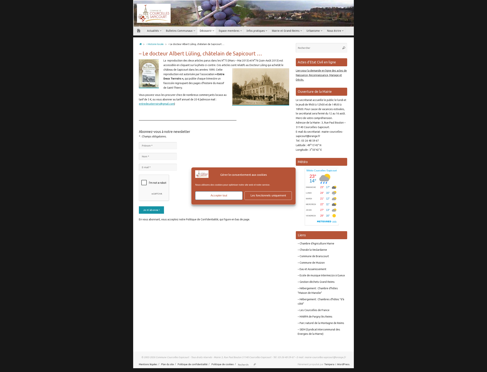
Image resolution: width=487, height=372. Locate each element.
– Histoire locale (155, 44)
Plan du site (167, 364)
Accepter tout (219, 195)
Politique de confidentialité (193, 364)
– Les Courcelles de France (313, 310)
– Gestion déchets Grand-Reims (316, 281)
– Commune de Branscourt (313, 256)
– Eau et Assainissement (312, 269)
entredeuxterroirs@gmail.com (156, 103)
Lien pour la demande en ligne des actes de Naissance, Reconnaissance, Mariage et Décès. (321, 75)
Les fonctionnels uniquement (268, 195)
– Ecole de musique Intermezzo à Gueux (321, 275)
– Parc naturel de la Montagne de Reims (321, 323)
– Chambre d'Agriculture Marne (316, 243)
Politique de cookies (223, 364)
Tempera (329, 364)
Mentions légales (148, 364)
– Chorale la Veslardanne (312, 249)
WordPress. (343, 364)
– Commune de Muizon (311, 262)
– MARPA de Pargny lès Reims (315, 316)
